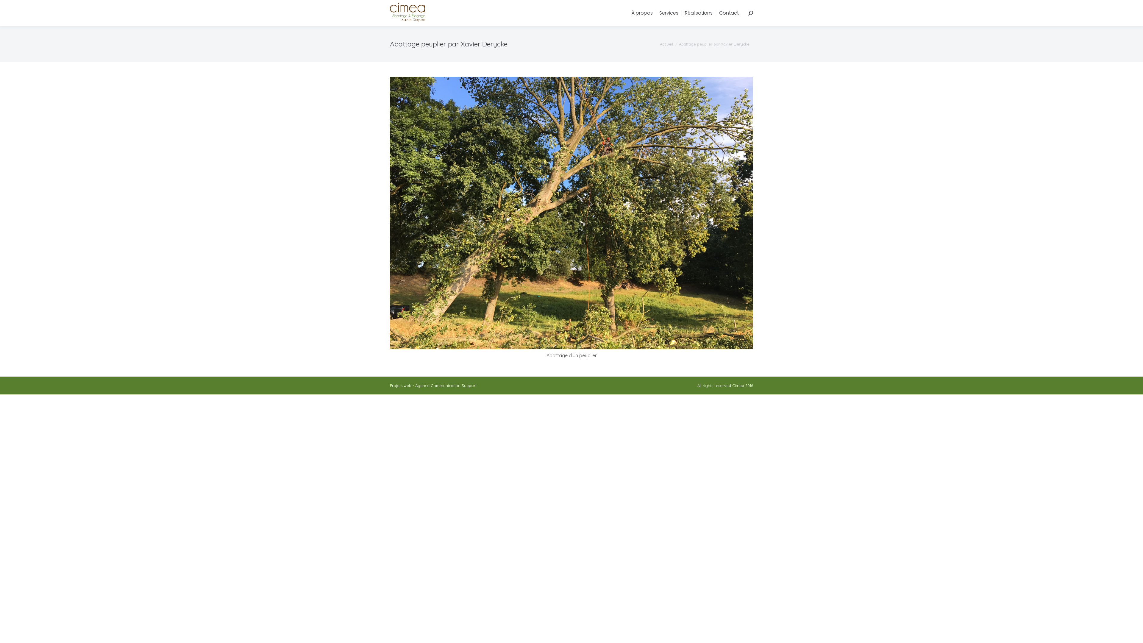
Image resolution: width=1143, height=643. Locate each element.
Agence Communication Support (446, 385)
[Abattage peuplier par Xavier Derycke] (571, 213)
